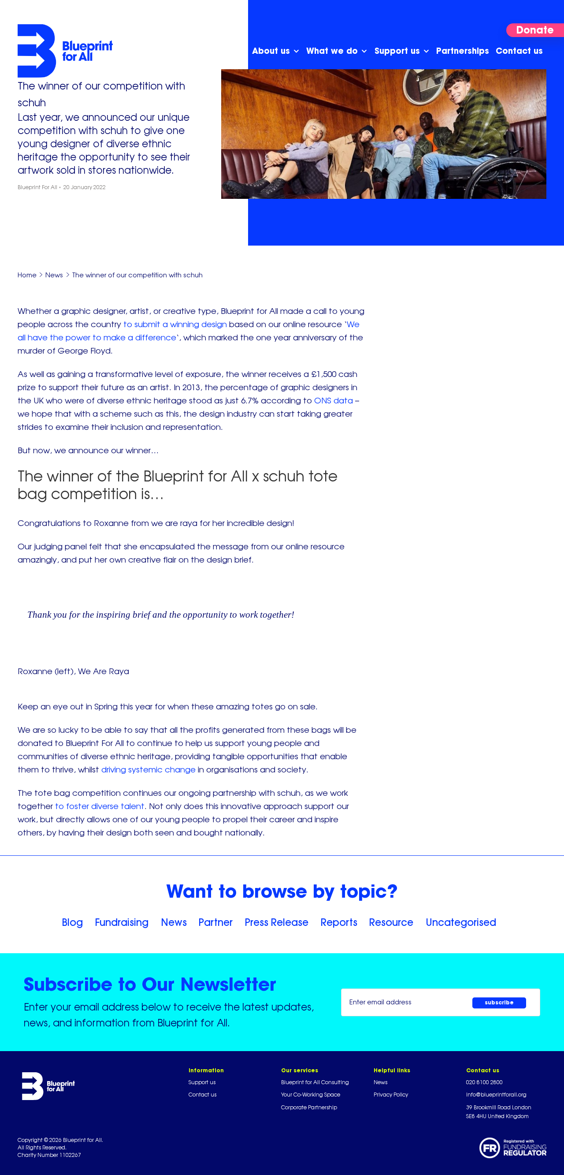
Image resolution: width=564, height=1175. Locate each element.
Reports (339, 922)
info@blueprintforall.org (496, 1094)
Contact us (202, 1094)
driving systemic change (148, 769)
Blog (72, 922)
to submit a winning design (175, 324)
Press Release (276, 922)
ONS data (333, 400)
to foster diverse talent (100, 806)
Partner (216, 922)
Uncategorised (461, 922)
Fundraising (121, 922)
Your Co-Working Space (310, 1094)
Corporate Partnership (309, 1107)
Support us (202, 1082)
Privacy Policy (391, 1094)
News (174, 922)
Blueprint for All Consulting (315, 1082)
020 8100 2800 (484, 1082)
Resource (391, 922)
